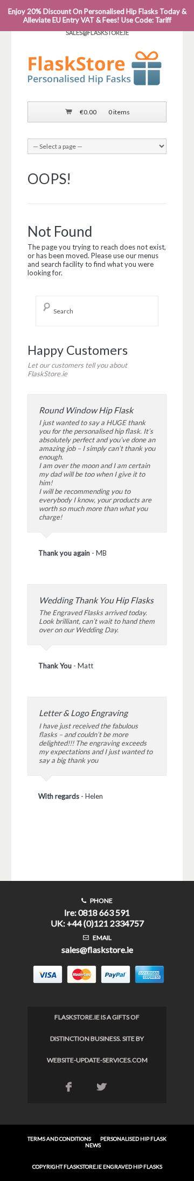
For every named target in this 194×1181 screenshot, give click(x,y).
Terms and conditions (59, 1138)
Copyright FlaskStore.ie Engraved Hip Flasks (97, 1166)
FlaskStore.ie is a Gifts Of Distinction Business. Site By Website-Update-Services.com (97, 1038)
